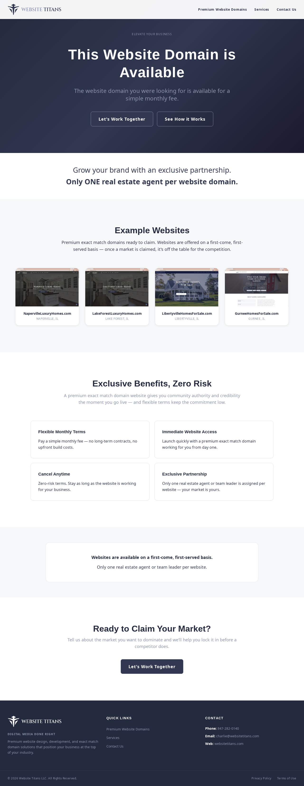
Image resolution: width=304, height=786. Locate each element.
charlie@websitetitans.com (237, 736)
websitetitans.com (228, 743)
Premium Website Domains (222, 9)
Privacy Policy (261, 778)
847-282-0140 (228, 728)
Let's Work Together (122, 119)
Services (261, 9)
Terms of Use (286, 778)
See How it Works (185, 119)
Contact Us (286, 9)
